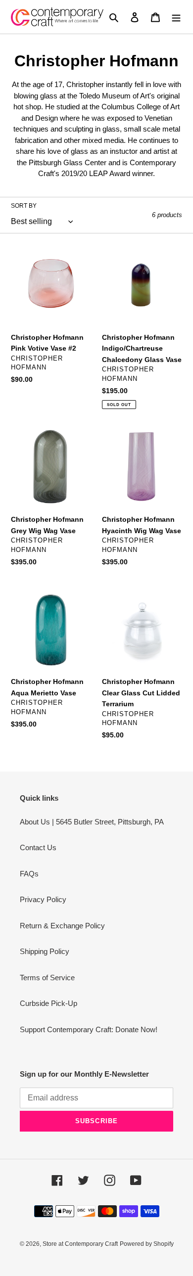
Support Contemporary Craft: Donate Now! (88, 1029)
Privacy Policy (43, 899)
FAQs (29, 873)
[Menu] (176, 17)
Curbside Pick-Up (48, 1003)
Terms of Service (47, 977)
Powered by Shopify (147, 1243)
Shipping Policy (44, 951)
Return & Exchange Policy (62, 925)
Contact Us (38, 847)
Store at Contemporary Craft (80, 1243)
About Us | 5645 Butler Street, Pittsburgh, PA (92, 822)
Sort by (24, 205)
